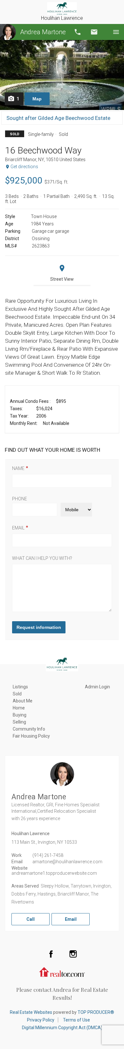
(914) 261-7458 (47, 855)
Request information (39, 627)
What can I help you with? (42, 558)
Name (18, 468)
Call (78, 32)
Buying (19, 714)
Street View (62, 279)
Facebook (51, 953)
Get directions (24, 166)
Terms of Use (76, 1019)
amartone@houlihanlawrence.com (67, 861)
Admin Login (97, 686)
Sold (17, 693)
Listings (20, 686)
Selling (19, 721)
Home (19, 707)
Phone (19, 498)
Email (94, 32)
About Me (22, 700)
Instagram (73, 953)
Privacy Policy (40, 1019)
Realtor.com (62, 971)
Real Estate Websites (31, 1012)
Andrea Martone (43, 32)
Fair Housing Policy (31, 736)
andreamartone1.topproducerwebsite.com (54, 873)
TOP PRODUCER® (96, 1012)
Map (37, 98)
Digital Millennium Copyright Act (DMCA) (62, 1027)
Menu (116, 32)
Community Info (29, 729)
